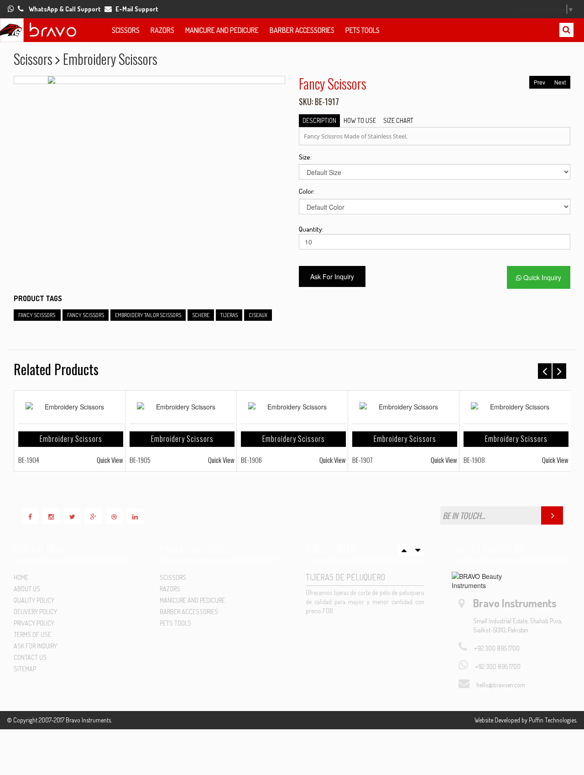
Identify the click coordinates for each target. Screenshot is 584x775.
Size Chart (398, 120)
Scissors (126, 30)
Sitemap (25, 669)
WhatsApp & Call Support (65, 9)
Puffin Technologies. (553, 720)
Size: (305, 157)
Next (560, 82)
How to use (360, 120)
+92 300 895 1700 (497, 648)
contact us (30, 657)
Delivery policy (35, 612)
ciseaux (258, 315)
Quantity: (307, 229)
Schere (200, 315)
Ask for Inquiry (35, 646)
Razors (162, 30)
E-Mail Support (136, 9)
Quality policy (34, 600)
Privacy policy (34, 623)
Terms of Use (32, 634)
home (21, 577)
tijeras (229, 315)
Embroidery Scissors (71, 438)
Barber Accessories (302, 30)
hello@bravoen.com (500, 685)
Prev (539, 82)
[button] (94, 29)
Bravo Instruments (88, 720)
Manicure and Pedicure (222, 30)
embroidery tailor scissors (148, 315)
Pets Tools (362, 30)
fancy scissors (37, 315)
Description (319, 120)
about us (27, 589)
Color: (307, 191)
